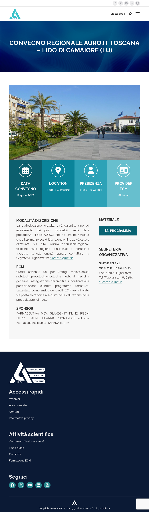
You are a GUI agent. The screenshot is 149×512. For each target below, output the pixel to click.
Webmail (120, 14)
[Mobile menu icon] (137, 13)
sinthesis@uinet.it (61, 258)
